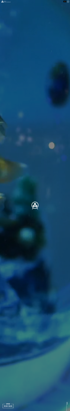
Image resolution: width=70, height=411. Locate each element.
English (65, 1)
